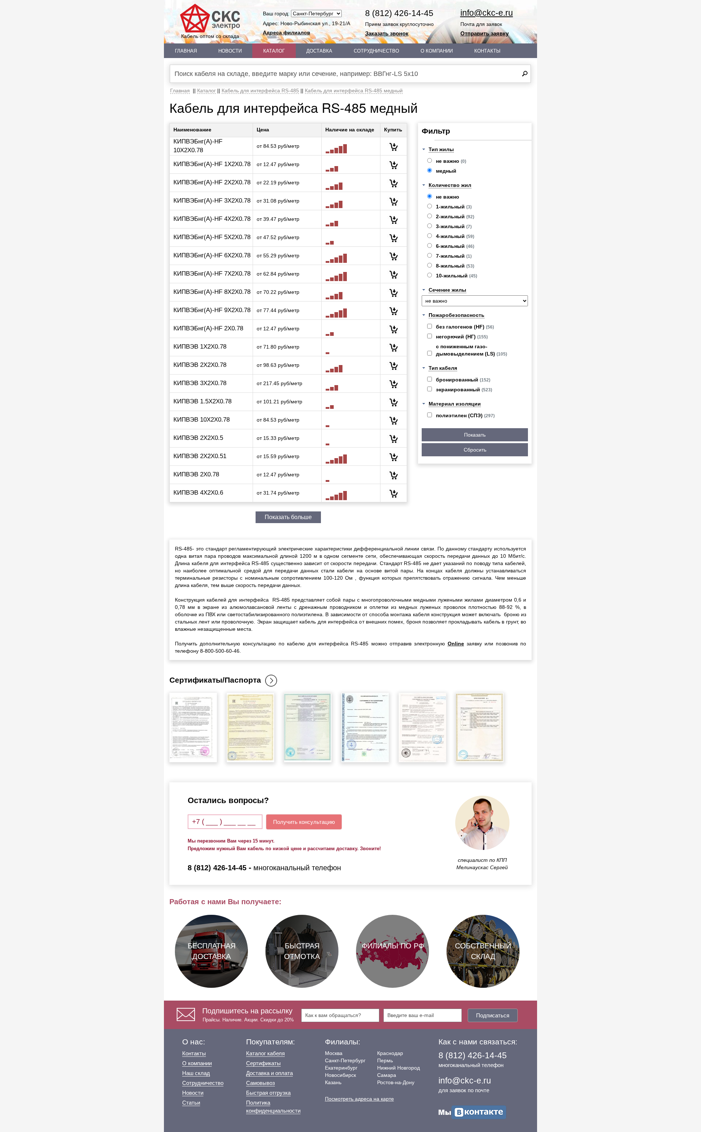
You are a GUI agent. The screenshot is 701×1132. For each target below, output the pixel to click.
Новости (230, 51)
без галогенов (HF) (465, 327)
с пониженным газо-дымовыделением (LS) (471, 350)
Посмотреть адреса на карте (359, 1099)
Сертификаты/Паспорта (215, 680)
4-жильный (455, 236)
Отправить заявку (484, 33)
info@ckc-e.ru (486, 13)
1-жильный (454, 207)
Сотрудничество (376, 51)
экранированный (464, 389)
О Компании (437, 51)
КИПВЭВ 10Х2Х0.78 (201, 419)
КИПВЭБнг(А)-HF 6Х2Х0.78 (211, 255)
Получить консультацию (304, 822)
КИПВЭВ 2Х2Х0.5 (198, 437)
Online (456, 643)
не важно (451, 161)
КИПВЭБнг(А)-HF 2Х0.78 (208, 328)
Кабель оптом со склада (210, 36)
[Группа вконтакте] (472, 1112)
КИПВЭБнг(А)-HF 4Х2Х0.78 (211, 218)
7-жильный (454, 256)
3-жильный (454, 226)
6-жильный (455, 246)
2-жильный (455, 216)
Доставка (319, 51)
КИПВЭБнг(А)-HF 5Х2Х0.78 (211, 237)
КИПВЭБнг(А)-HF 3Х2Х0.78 (211, 200)
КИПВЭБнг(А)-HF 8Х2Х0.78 (211, 291)
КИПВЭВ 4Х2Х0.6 (198, 492)
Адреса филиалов (286, 32)
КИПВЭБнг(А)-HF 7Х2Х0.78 (211, 273)
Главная (186, 51)
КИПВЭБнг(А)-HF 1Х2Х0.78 (211, 164)
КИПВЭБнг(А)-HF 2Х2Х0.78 (211, 182)
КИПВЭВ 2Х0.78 (196, 474)
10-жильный (456, 276)
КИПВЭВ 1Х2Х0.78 (199, 346)
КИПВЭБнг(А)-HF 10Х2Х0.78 (197, 146)
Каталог (274, 51)
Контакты (487, 51)
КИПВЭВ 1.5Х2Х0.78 (202, 401)
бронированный (463, 380)
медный (446, 171)
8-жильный (455, 266)
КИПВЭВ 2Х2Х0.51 (199, 456)
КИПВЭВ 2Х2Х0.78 (199, 364)
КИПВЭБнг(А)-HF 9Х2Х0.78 (211, 310)
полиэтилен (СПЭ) (465, 415)
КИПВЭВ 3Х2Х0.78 (199, 383)
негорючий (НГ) (462, 336)
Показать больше (288, 517)
